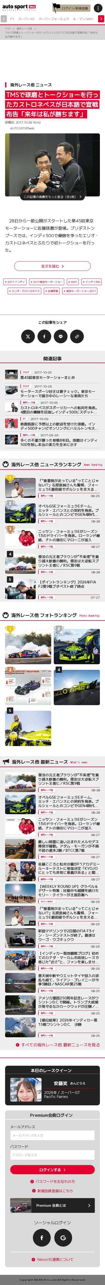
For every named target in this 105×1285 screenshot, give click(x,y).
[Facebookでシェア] (44, 336)
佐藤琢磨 (53, 291)
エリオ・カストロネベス (26, 291)
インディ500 (92, 282)
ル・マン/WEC (83, 19)
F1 (12, 19)
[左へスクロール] (4, 18)
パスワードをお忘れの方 (55, 1181)
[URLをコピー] (77, 336)
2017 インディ (16, 282)
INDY (74, 282)
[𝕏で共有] (28, 336)
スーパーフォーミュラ (53, 19)
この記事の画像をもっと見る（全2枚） (50, 196)
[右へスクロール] (101, 18)
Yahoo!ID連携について (55, 1259)
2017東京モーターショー (48, 282)
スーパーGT (26, 19)
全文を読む (50, 266)
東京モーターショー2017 (81, 291)
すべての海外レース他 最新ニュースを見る (60, 1044)
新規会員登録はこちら (55, 1191)
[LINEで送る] (61, 336)
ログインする (50, 1169)
